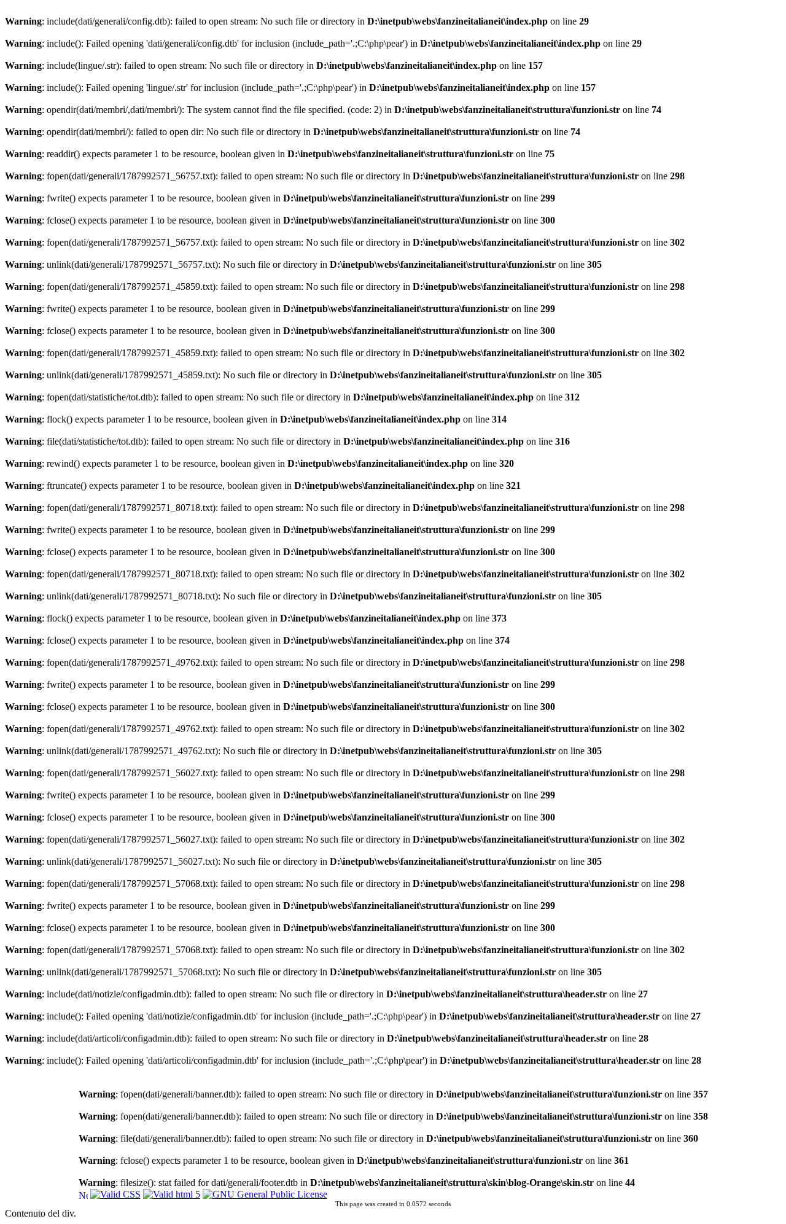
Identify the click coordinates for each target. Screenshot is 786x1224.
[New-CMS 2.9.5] (83, 1193)
